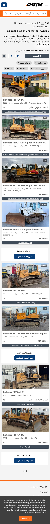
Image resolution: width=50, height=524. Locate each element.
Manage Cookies (33, 510)
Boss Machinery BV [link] (25, 243)
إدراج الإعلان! (4, 4)
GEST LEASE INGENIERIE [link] (25, 404)
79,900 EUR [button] (43, 443)
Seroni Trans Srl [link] (25, 447)
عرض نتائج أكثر (43, 44)
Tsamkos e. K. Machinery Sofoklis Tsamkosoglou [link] (25, 199)
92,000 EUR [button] (43, 150)
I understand (25, 518)
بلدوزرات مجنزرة (31, 23)
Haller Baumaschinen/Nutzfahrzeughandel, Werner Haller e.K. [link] (25, 154)
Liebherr (18, 23)
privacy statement (31, 512)
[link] (25, 84)
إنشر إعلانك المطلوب (24, 256)
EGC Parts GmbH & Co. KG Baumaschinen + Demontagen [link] (25, 112)
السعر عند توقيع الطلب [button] (38, 108)
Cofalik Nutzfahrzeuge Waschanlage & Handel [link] (25, 345)
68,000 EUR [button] (43, 194)
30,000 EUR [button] (43, 298)
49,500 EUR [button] (43, 239)
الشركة (45, 492)
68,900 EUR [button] (43, 341)
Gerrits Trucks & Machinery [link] (25, 302)
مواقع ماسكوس (37, 487)
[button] (37, 56)
